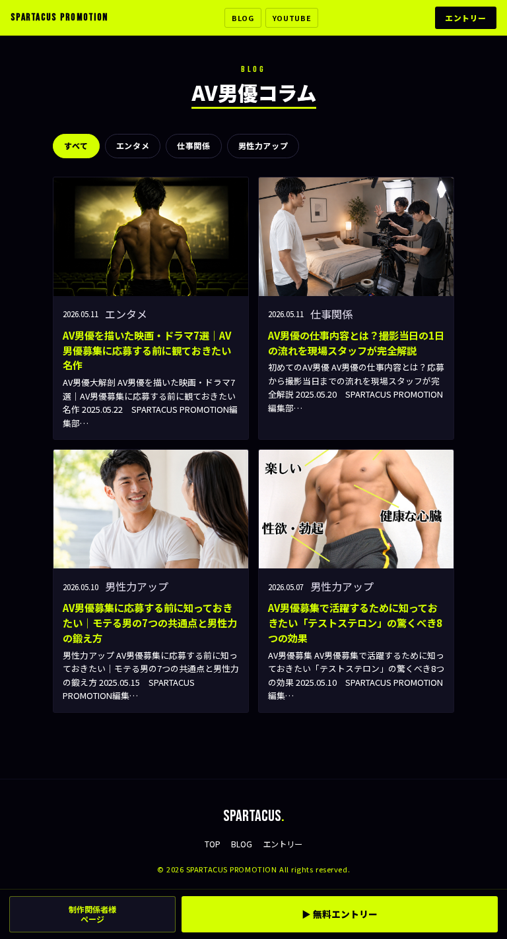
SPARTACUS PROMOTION (59, 17)
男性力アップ (263, 145)
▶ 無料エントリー (340, 914)
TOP (212, 844)
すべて (76, 145)
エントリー (466, 17)
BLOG (243, 18)
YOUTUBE (292, 18)
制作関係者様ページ (92, 914)
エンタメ (132, 145)
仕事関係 (193, 145)
